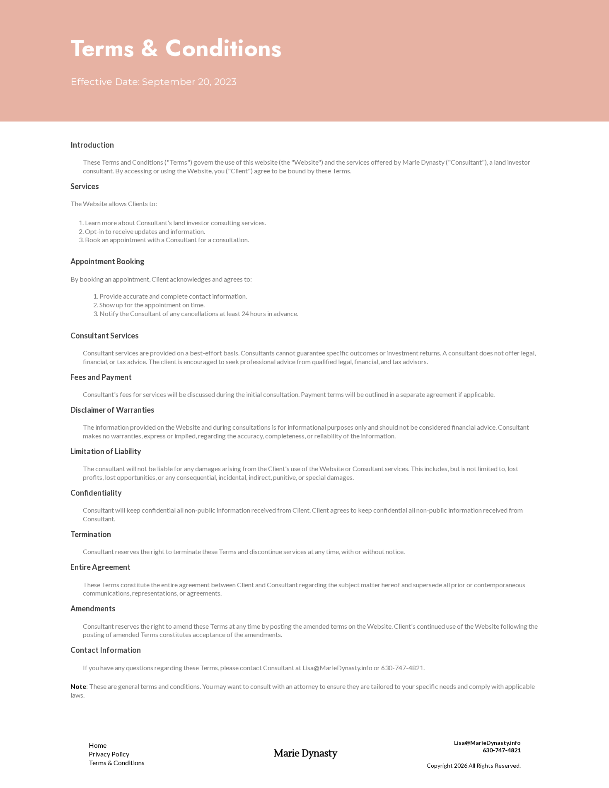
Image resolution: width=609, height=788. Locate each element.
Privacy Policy (109, 754)
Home (97, 745)
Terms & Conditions (117, 762)
